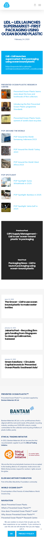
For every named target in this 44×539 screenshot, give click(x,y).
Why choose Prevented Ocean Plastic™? (18, 514)
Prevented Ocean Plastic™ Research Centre (19, 518)
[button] (39, 5)
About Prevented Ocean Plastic (14, 504)
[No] (41, 529)
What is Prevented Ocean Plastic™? (16, 508)
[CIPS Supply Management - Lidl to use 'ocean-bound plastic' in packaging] (22, 235)
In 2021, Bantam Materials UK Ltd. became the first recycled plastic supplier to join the (19, 443)
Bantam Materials (7, 400)
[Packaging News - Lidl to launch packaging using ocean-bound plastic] (22, 265)
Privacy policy (26, 533)
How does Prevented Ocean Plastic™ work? (19, 511)
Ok (11, 533)
